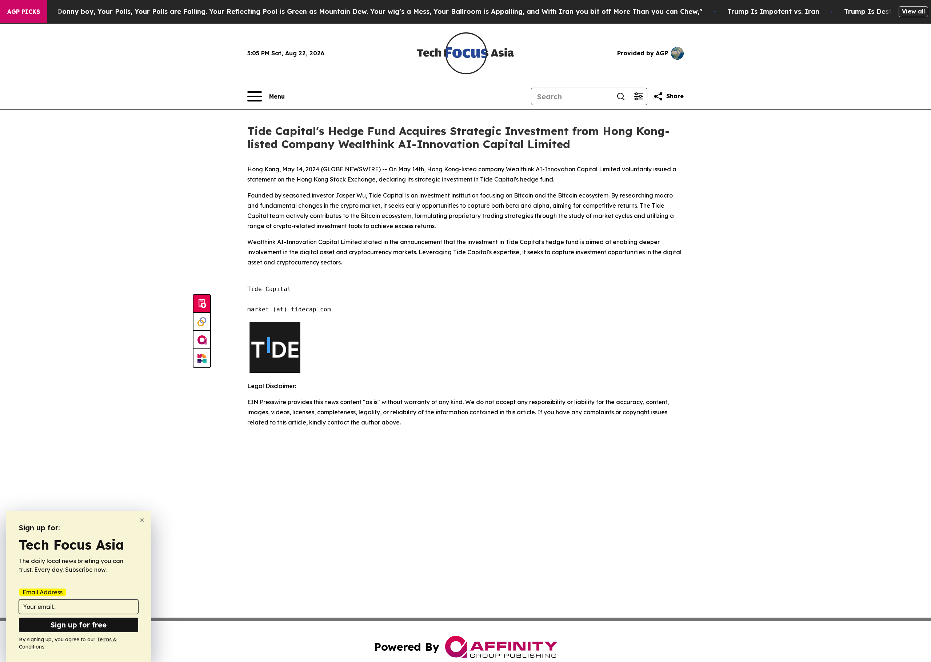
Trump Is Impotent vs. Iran (773, 11)
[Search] (621, 96)
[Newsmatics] (201, 358)
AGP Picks (23, 11)
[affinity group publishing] (201, 340)
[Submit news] (201, 304)
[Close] (142, 520)
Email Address (43, 592)
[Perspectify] (201, 322)
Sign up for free (79, 624)
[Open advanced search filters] (638, 96)
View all (913, 11)
